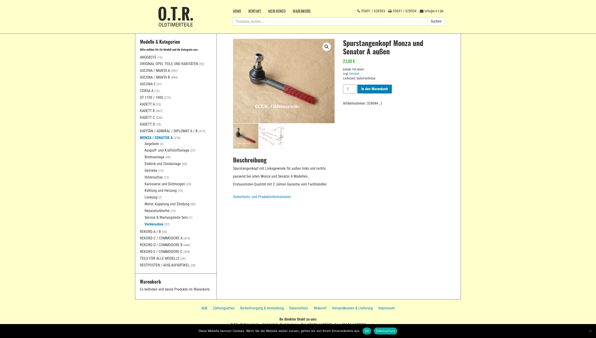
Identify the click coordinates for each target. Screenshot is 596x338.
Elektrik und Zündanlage (163, 164)
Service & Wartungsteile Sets (166, 217)
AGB (204, 308)
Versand (354, 73)
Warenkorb (301, 11)
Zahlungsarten (224, 308)
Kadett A (147, 104)
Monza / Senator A (156, 138)
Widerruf (320, 308)
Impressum (386, 308)
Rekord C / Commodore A (161, 238)
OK (367, 331)
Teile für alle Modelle (159, 258)
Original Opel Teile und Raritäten (169, 64)
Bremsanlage (154, 157)
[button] (326, 47)
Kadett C (147, 117)
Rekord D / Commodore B (161, 245)
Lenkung (151, 197)
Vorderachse (154, 224)
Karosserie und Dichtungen (165, 184)
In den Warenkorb (374, 89)
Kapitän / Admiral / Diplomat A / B (169, 131)
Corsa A (146, 91)
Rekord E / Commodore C (161, 251)
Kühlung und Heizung (161, 190)
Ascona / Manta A (155, 70)
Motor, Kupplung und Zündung (167, 204)
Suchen (436, 21)
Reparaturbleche (157, 211)
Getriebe (151, 170)
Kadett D (147, 124)
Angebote (148, 57)
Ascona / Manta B (155, 77)
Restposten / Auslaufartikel (165, 265)
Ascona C (148, 84)
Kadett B (147, 111)
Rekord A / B (150, 231)
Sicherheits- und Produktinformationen (262, 197)
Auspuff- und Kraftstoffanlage (167, 150)
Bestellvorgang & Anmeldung (262, 308)
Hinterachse (154, 177)
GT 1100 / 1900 (151, 97)
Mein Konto (277, 11)
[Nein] (590, 331)
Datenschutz (298, 308)
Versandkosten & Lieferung (352, 308)
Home (237, 11)
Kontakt (254, 11)
